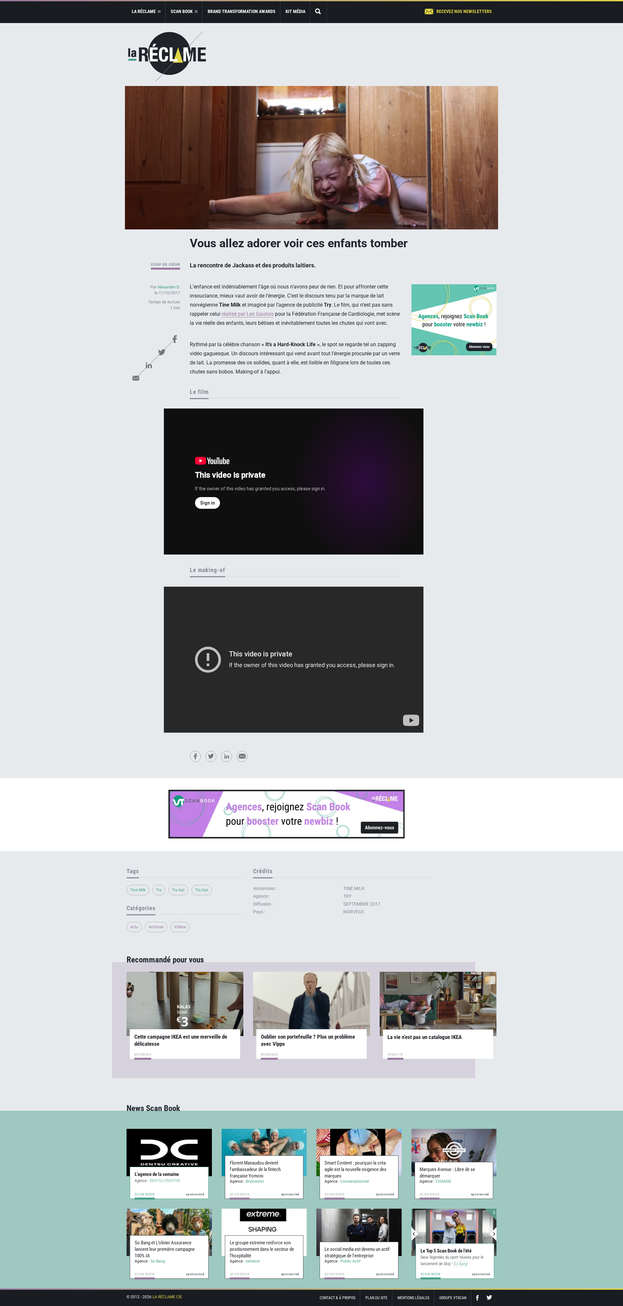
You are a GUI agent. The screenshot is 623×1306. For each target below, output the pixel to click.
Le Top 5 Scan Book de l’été (445, 1251)
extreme (253, 1261)
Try (159, 890)
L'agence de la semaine (157, 1174)
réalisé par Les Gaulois (248, 314)
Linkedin (148, 365)
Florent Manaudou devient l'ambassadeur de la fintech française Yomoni (255, 1169)
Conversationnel (354, 1181)
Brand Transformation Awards (241, 11)
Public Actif (350, 1261)
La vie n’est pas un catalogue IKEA (424, 1037)
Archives (156, 927)
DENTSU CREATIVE (165, 1180)
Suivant (492, 1234)
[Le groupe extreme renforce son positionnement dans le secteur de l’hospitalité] (264, 1232)
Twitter (161, 352)
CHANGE (443, 1181)
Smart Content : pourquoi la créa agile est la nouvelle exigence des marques (355, 1169)
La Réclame (167, 56)
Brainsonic (255, 1181)
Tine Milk (138, 890)
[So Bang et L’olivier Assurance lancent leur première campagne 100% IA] (169, 1232)
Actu (134, 927)
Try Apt (178, 890)
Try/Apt (201, 890)
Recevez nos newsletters (464, 11)
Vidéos (180, 927)
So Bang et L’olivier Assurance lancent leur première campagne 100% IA (165, 1249)
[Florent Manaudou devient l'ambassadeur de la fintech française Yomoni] (264, 1152)
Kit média (295, 11)
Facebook (174, 339)
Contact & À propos (337, 1298)
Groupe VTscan (452, 1298)
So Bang (158, 1261)
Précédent (415, 1234)
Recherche (318, 11)
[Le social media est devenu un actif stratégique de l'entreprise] (359, 1232)
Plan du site (376, 1298)
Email (135, 378)
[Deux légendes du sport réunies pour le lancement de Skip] (454, 1232)
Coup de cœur (165, 264)
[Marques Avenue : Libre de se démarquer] (454, 1152)
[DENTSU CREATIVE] (169, 1152)
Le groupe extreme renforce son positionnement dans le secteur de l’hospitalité (262, 1249)
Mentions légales (413, 1298)
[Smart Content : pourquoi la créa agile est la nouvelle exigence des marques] (359, 1152)
